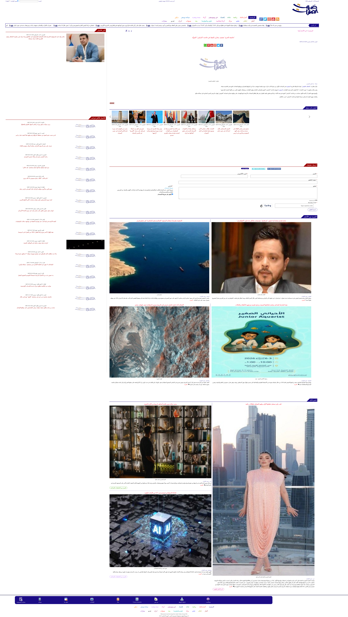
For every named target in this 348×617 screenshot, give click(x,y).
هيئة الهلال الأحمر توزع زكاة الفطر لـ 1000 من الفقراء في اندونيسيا (35, 232)
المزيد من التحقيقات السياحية (118, 487)
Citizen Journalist (137, 602)
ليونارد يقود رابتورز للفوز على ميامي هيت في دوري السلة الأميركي (35, 210)
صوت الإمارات (14, 1)
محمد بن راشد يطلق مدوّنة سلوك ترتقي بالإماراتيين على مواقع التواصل (36, 307)
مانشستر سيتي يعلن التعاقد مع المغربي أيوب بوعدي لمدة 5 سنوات (252, 25)
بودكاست (208, 602)
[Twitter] (258, 169)
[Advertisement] (131, 8)
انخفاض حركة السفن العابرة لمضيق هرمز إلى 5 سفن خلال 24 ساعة (160, 25)
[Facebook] (274, 169)
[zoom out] (131, 31)
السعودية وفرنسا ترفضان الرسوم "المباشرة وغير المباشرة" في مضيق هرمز (159, 220)
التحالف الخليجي (306, 86)
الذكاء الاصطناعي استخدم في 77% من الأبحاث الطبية (160, 493)
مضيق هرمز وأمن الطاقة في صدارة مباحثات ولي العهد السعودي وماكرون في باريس (241, 131)
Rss (118, 602)
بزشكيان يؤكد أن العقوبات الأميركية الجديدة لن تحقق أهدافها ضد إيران (189, 131)
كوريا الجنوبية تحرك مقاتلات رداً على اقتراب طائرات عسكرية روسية (74, 25)
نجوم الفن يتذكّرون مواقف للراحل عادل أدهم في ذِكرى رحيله (36, 189)
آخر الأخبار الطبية (218, 589)
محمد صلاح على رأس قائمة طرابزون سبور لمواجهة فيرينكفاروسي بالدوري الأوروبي (207, 25)
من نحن (156, 602)
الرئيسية (310, 31)
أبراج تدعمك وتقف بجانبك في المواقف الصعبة (36, 243)
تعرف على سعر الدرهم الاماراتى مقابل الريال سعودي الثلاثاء (36, 146)
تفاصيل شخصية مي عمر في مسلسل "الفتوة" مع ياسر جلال (36, 297)
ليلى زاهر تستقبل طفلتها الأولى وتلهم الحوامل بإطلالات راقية (263, 404)
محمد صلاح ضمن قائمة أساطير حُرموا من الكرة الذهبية (160, 404)
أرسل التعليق (312, 209)
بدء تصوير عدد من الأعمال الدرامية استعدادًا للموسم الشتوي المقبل (35, 275)
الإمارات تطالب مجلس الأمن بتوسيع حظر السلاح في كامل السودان (206, 131)
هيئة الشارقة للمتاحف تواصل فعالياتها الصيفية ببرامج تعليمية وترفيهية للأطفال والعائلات (261, 305)
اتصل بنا (66, 602)
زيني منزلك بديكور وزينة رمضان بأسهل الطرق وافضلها (35, 124)
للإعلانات (92, 602)
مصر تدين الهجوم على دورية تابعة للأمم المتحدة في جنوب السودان (120, 131)
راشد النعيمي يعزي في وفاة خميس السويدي (35, 156)
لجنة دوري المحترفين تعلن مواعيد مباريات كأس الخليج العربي (36, 200)
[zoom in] (126, 31)
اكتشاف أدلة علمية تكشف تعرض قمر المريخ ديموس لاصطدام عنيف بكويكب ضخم (159, 305)
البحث (40, 1)
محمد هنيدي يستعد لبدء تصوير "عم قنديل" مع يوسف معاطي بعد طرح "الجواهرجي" (261, 220)
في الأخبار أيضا (302, 31)
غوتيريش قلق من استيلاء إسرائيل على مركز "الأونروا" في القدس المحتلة (137, 131)
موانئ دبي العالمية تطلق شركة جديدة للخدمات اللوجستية (36, 286)
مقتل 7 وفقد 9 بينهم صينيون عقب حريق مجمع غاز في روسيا (34, 25)
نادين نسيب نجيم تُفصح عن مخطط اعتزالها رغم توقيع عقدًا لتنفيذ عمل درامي (36, 135)
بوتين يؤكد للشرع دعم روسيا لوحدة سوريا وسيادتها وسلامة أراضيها (154, 131)
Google (7, 1)
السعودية (288, 86)
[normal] (129, 31)
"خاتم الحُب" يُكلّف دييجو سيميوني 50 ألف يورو (35, 178)
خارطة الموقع (182, 602)
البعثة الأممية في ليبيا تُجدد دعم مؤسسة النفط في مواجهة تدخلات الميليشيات (36, 221)
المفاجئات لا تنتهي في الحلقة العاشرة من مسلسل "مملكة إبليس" (35, 264)
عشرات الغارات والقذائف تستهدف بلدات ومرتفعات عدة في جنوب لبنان (117, 25)
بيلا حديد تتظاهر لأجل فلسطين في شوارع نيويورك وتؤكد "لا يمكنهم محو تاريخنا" (36, 253)
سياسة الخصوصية (21, 602)
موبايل (40, 602)
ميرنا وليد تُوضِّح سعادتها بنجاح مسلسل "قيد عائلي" (35, 167)
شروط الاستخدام (169, 188)
